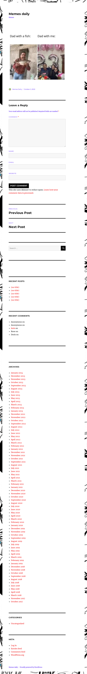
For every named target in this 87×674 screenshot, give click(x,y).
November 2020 (18, 493)
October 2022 (17, 420)
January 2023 (17, 411)
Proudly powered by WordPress (31, 667)
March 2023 (16, 404)
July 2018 (15, 582)
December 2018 (18, 567)
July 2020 (15, 506)
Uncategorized (17, 623)
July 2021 (15, 468)
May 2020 (15, 512)
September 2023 (18, 385)
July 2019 (15, 544)
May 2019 (15, 551)
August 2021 (16, 465)
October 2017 (17, 601)
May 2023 (15, 398)
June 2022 (15, 433)
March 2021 (16, 481)
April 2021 (15, 478)
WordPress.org (17, 655)
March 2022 (16, 443)
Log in (14, 645)
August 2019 (16, 541)
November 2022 (18, 417)
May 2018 (15, 589)
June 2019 (15, 547)
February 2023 (17, 408)
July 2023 (15, 392)
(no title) (15, 287)
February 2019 (17, 560)
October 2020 (17, 497)
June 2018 (15, 586)
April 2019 (15, 554)
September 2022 (18, 424)
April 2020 (15, 516)
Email (11, 162)
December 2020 (18, 490)
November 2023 (18, 379)
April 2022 (15, 439)
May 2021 (15, 474)
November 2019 (18, 532)
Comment (14, 117)
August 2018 (16, 579)
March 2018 (16, 595)
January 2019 (17, 563)
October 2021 (17, 458)
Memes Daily (17, 89)
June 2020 (15, 509)
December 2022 (18, 414)
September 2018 (18, 576)
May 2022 (15, 436)
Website (12, 173)
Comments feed (18, 652)
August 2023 (16, 389)
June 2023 (15, 395)
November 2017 (18, 598)
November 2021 (18, 455)
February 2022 (17, 446)
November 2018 (18, 570)
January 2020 (17, 525)
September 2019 (18, 538)
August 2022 (16, 427)
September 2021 (18, 462)
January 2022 (17, 449)
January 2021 (17, 487)
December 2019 (18, 528)
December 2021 (18, 452)
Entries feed (16, 648)
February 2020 (17, 522)
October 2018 (17, 573)
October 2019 (17, 535)
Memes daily (19, 14)
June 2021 (15, 471)
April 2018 (15, 592)
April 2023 (15, 401)
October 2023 (17, 382)
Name (11, 151)
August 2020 (16, 503)
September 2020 (18, 500)
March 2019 (16, 557)
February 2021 (17, 484)
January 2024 (17, 373)
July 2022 (15, 430)
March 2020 (16, 519)
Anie (13, 328)
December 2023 (18, 376)
